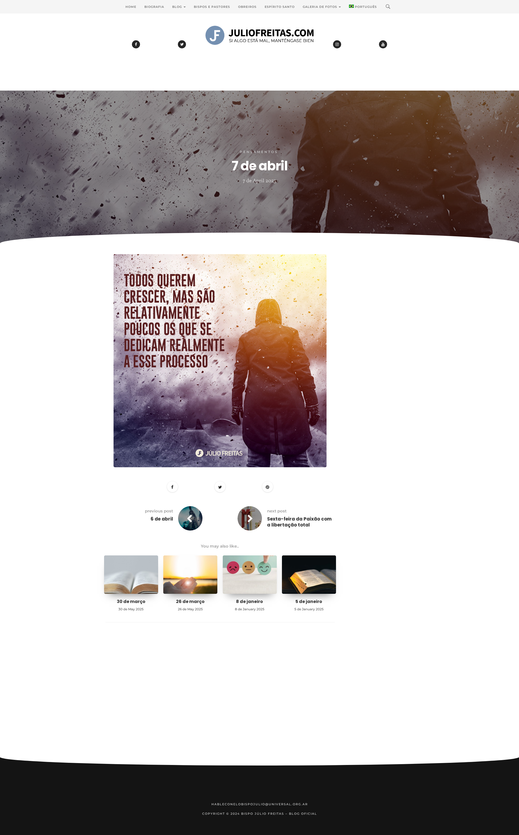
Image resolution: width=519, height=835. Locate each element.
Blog (177, 7)
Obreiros (247, 7)
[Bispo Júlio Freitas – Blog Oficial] (259, 50)
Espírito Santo (280, 7)
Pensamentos (259, 152)
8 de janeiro (249, 601)
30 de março (131, 601)
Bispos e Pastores (212, 7)
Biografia (154, 7)
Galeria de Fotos (320, 7)
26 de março (190, 601)
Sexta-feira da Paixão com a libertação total (299, 522)
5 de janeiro (308, 601)
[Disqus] (220, 698)
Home (130, 7)
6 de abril (162, 519)
